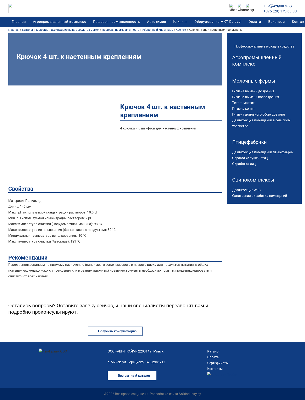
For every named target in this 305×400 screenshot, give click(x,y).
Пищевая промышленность (120, 30)
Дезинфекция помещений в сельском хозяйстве (261, 123)
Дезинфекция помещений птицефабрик (263, 152)
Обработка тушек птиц (250, 158)
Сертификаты (217, 363)
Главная (14, 30)
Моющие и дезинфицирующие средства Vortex (67, 30)
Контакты (215, 369)
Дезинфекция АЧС (246, 190)
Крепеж (181, 30)
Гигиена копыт (243, 109)
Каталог (27, 30)
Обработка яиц (244, 164)
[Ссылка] (37, 8)
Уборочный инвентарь (157, 30)
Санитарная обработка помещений (259, 196)
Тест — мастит (243, 103)
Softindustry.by (190, 394)
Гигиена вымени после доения (255, 97)
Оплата (213, 357)
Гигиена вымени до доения (253, 91)
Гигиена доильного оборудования (258, 114)
